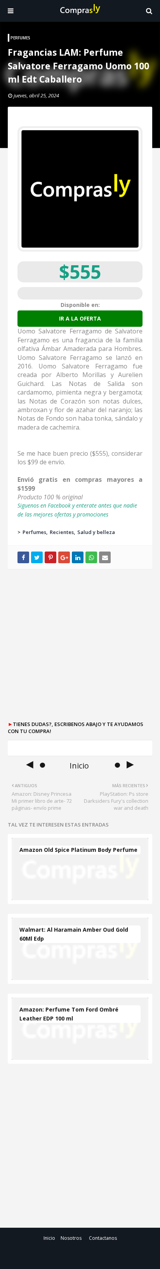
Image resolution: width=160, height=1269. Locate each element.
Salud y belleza (96, 532)
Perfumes (34, 532)
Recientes (62, 532)
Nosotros (71, 1238)
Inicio (49, 1238)
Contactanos (103, 1238)
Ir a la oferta (80, 318)
